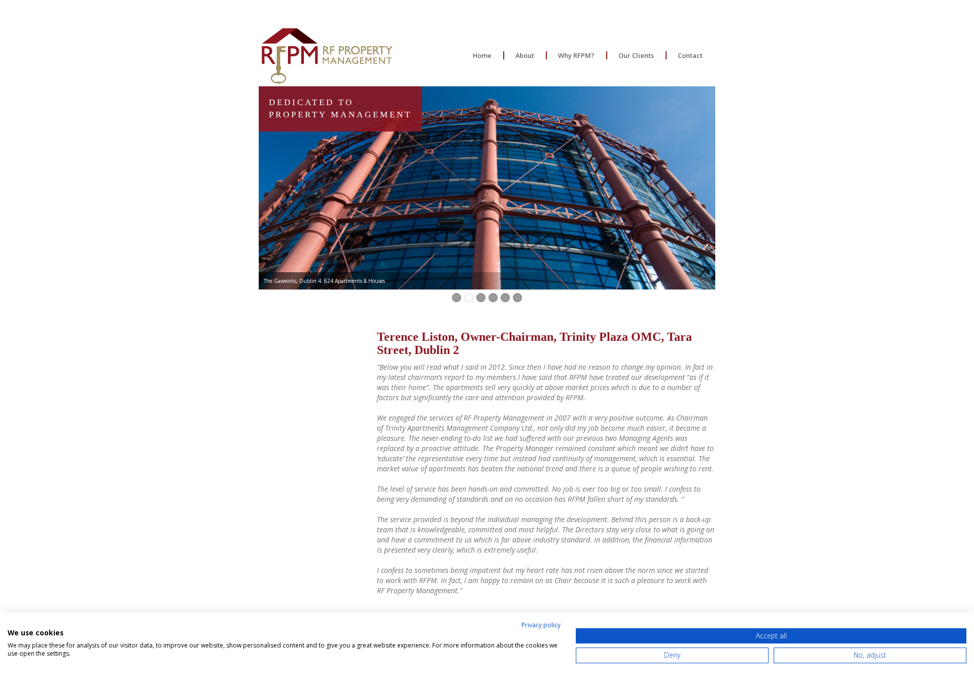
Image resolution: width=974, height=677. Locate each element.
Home (482, 55)
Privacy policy (541, 625)
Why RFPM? (576, 55)
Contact (690, 55)
